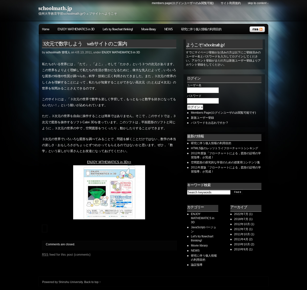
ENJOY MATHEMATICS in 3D (76, 29)
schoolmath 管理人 (58, 52)
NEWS (168, 29)
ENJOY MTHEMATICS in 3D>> (109, 162)
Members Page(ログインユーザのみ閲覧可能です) (223, 112)
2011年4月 (241, 239)
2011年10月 (242, 234)
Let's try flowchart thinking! (118, 29)
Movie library (148, 29)
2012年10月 (242, 224)
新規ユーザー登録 (202, 117)
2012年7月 (241, 229)
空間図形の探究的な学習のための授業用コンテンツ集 (227, 162)
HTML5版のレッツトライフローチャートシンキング (224, 148)
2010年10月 (242, 244)
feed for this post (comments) (66, 254)
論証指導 (196, 264)
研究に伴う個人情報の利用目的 (201, 29)
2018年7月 (241, 219)
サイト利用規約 (231, 3)
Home (45, 29)
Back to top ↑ (92, 282)
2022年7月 (241, 214)
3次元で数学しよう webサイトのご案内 (85, 44)
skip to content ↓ (258, 3)
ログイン (194, 78)
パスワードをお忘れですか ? (209, 122)
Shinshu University (71, 282)
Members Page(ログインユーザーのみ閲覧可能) (183, 3)
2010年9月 (241, 249)
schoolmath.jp (55, 8)
